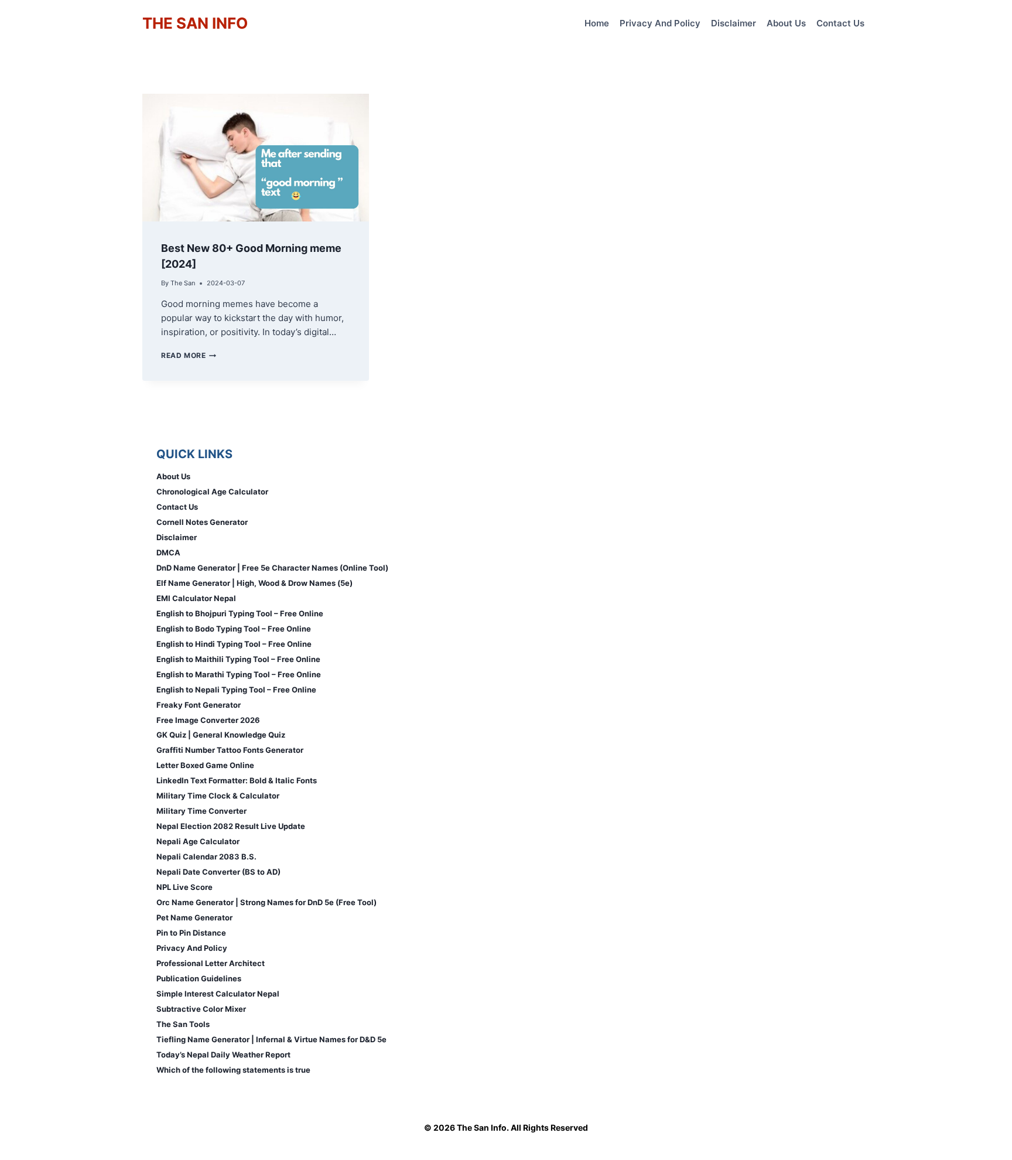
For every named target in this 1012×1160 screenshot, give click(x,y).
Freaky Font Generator (198, 704)
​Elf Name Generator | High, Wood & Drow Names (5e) (254, 583)
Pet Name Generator (194, 917)
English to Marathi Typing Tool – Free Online (238, 674)
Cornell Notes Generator (202, 522)
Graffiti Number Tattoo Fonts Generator (229, 750)
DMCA (168, 552)
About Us (786, 23)
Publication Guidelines (198, 978)
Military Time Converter (201, 811)
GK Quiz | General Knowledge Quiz (220, 734)
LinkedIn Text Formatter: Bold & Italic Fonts (236, 780)
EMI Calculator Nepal (196, 598)
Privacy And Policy (660, 23)
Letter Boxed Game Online (205, 765)
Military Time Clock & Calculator (217, 795)
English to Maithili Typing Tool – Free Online (238, 659)
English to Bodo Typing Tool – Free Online (233, 628)
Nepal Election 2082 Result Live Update (230, 826)
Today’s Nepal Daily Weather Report (223, 1054)
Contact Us (840, 23)
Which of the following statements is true (233, 1069)
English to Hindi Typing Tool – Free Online (234, 644)
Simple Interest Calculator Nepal (217, 993)
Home (596, 23)
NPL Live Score (184, 887)
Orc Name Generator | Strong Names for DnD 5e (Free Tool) (266, 902)
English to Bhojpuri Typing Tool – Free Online (239, 613)
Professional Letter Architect (210, 963)
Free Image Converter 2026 (208, 720)
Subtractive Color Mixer (201, 1009)
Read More (188, 355)
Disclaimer (733, 23)
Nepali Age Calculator (198, 841)
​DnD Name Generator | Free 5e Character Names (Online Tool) (272, 567)
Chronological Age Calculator (212, 491)
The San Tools (183, 1024)
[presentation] (255, 157)
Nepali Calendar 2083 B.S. (206, 856)
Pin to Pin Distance (191, 932)
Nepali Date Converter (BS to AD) (218, 871)
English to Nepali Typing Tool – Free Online (236, 689)
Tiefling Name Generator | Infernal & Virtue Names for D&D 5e (271, 1039)
